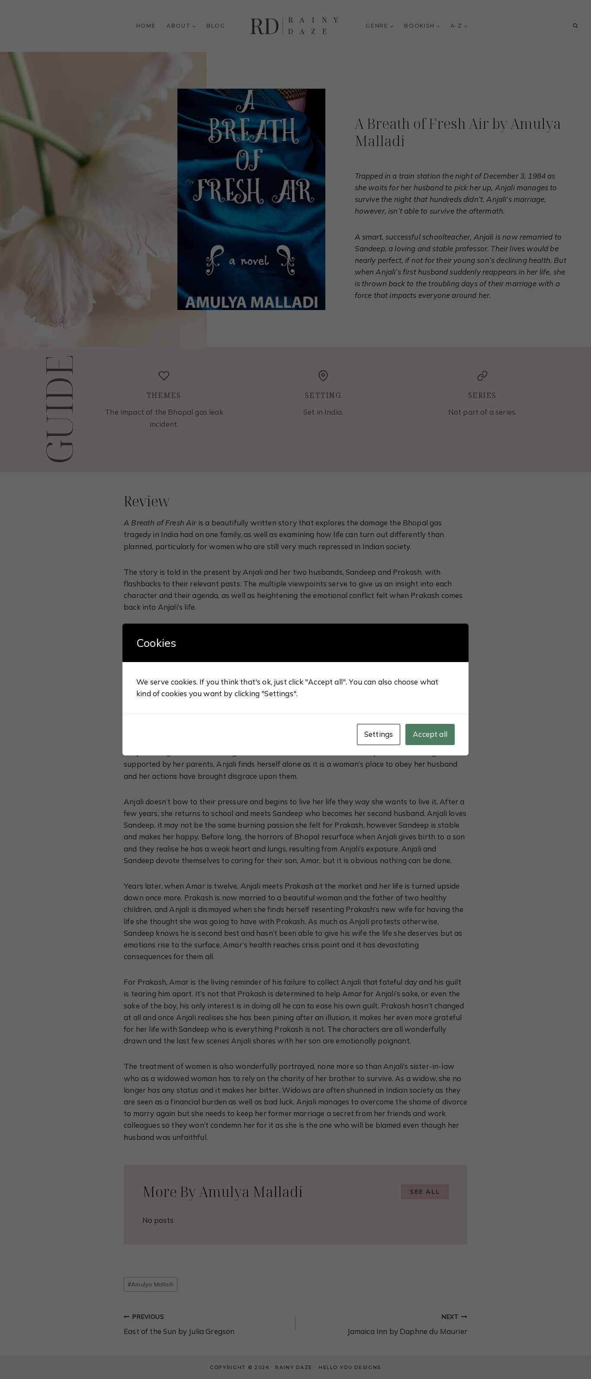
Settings (378, 734)
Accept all (430, 734)
